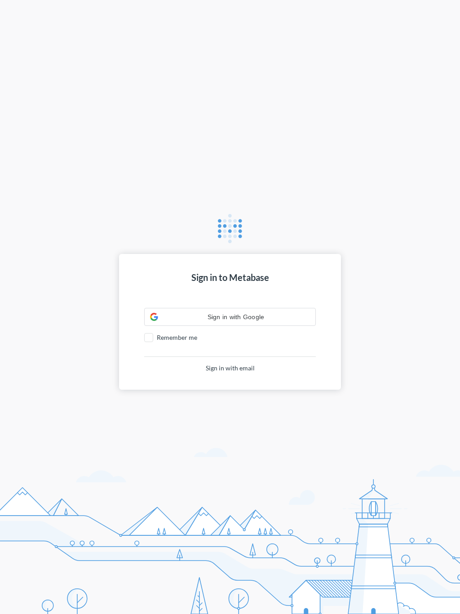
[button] (230, 317)
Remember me (177, 337)
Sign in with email (230, 368)
